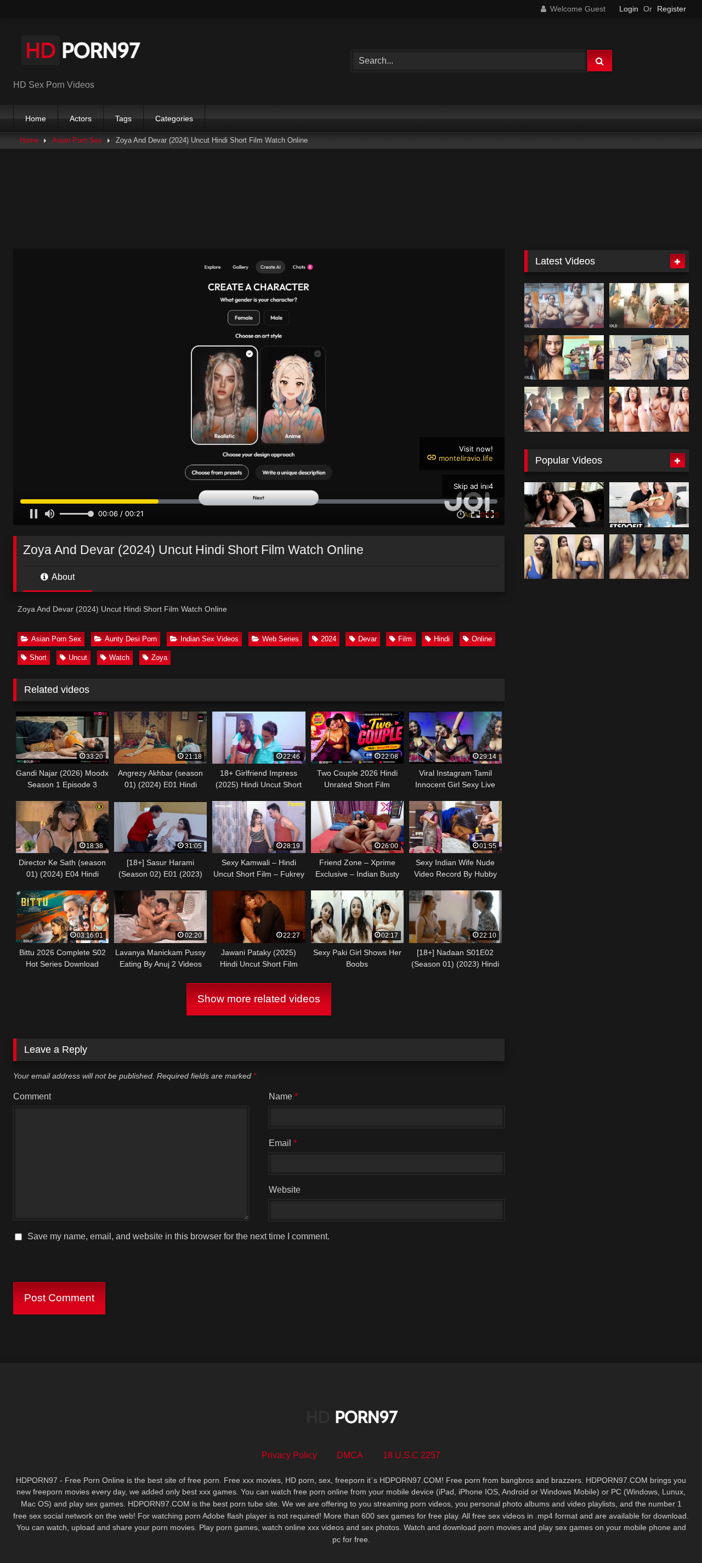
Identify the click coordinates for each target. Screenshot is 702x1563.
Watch (119, 657)
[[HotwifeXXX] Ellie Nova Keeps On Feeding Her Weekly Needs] (564, 504)
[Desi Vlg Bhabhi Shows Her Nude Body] (564, 305)
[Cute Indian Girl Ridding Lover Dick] (564, 409)
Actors (81, 118)
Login (628, 8)
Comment (32, 1096)
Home (35, 118)
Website (285, 1189)
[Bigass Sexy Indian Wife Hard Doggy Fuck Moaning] (649, 357)
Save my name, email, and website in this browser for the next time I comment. (178, 1236)
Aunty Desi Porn (131, 639)
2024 (328, 639)
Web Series (280, 639)
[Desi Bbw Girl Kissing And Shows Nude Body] (564, 357)
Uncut (78, 657)
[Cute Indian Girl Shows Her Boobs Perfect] (649, 556)
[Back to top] (668, 1530)
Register (671, 8)
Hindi (442, 639)
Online (482, 639)
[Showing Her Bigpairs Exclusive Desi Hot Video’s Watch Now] (564, 556)
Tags (123, 118)
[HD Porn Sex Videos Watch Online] (81, 52)
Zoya (159, 657)
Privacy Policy (289, 1455)
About (62, 577)
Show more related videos (258, 999)
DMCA (350, 1455)
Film (405, 639)
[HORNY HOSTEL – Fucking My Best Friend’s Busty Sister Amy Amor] (649, 504)
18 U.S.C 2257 (411, 1455)
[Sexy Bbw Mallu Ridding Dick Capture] (649, 305)
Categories (174, 118)
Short (38, 657)
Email (283, 1143)
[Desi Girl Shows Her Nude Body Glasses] (649, 409)
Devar (367, 639)
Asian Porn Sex (77, 140)
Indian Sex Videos (209, 639)
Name (283, 1096)
